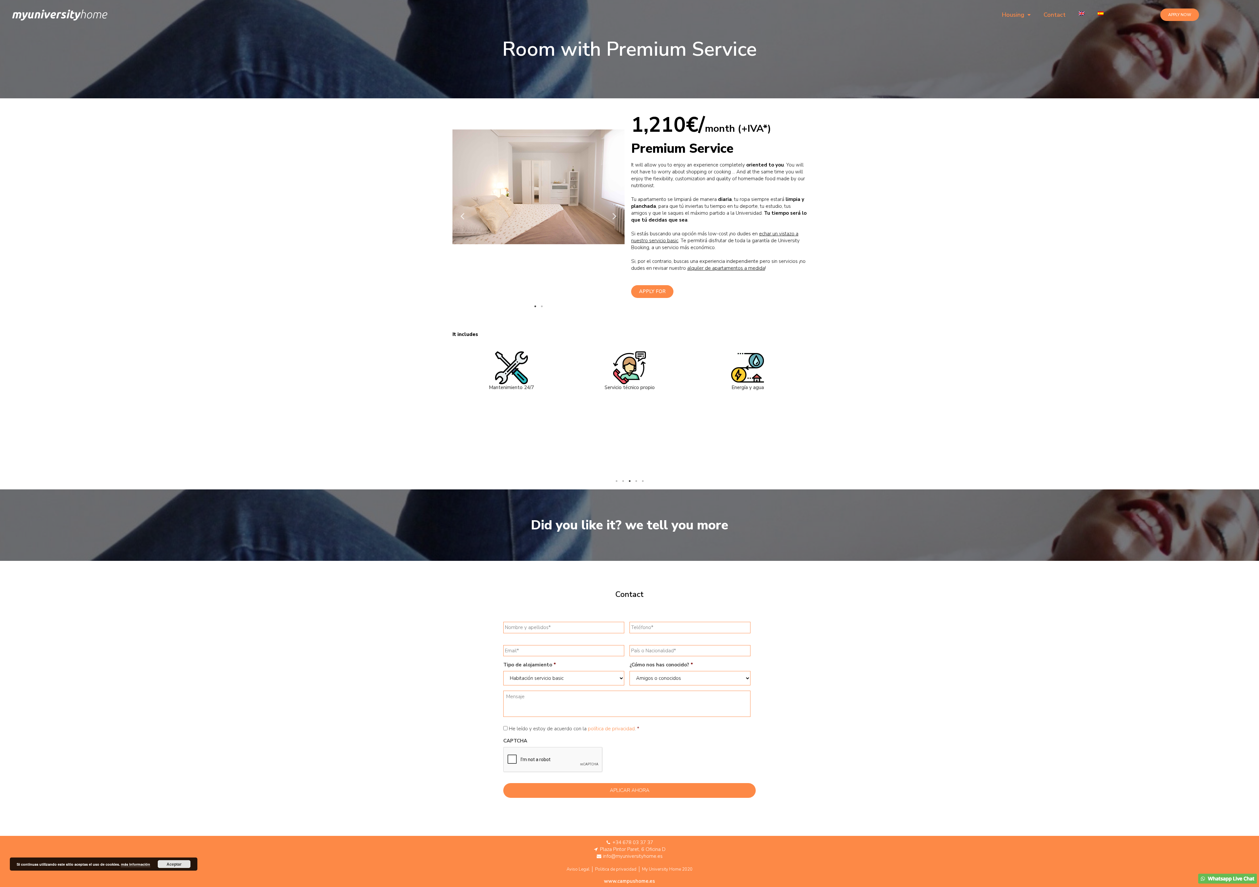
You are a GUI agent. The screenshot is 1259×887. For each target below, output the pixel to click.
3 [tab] (629, 481)
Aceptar (174, 864)
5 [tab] (642, 481)
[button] (1179, 15)
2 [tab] (541, 306)
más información (135, 864)
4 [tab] (636, 481)
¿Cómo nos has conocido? (661, 665)
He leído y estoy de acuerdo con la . (572, 728)
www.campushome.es (629, 881)
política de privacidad (611, 728)
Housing (1013, 15)
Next (614, 215)
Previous (462, 215)
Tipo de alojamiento (529, 665)
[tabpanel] (538, 186)
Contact (1055, 15)
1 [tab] (535, 306)
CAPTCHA (515, 741)
